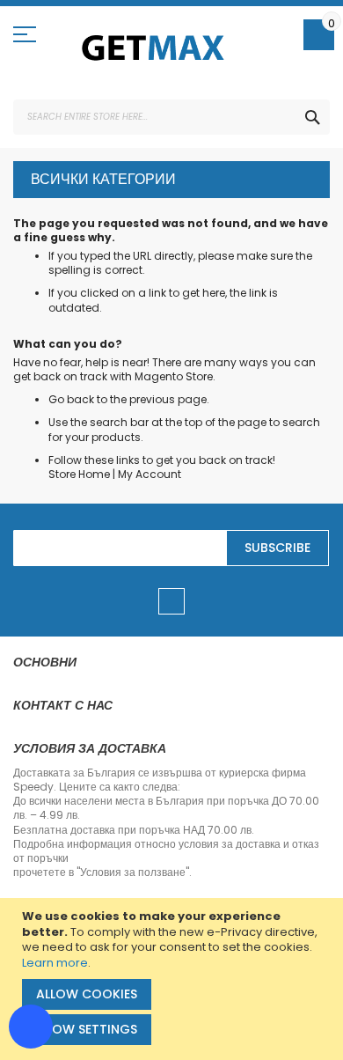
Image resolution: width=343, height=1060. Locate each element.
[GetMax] (154, 47)
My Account (149, 474)
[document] (173, 979)
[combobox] (171, 117)
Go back (71, 399)
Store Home (79, 474)
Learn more (55, 962)
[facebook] (171, 601)
